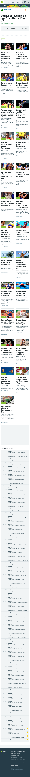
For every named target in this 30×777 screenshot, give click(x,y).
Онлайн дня (26, 6)
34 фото (18, 138)
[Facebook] (21, 763)
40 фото (3, 169)
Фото (20, 5)
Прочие (18, 753)
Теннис (17, 2)
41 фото (18, 79)
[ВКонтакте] (12, 763)
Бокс (23, 2)
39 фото (18, 374)
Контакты (12, 765)
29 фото (18, 106)
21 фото (18, 227)
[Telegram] (24, 763)
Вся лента (20, 757)
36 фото (3, 49)
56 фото (3, 79)
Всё (12, 5)
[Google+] (18, 763)
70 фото (3, 402)
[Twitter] (15, 763)
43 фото (3, 138)
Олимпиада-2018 (15, 755)
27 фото (3, 345)
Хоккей (12, 2)
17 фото (18, 169)
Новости (16, 5)
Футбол (7, 2)
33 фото (3, 198)
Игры (21, 759)
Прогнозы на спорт (15, 759)
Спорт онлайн (14, 757)
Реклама (16, 765)
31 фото (3, 374)
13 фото (3, 288)
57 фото (18, 49)
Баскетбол (13, 753)
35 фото (3, 227)
